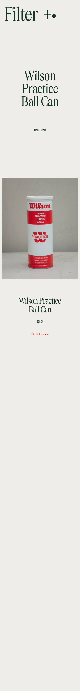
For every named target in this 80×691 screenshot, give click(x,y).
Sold (43, 130)
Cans (37, 130)
